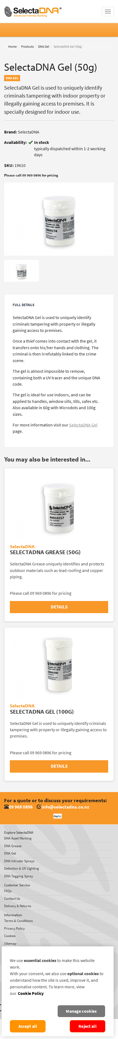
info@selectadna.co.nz (65, 807)
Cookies (9, 935)
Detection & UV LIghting (21, 868)
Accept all (27, 1026)
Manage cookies (81, 1011)
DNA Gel (43, 46)
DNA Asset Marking (18, 838)
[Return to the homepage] (33, 7)
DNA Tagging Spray (18, 876)
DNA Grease (12, 846)
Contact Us (12, 898)
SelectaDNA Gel (83, 425)
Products (27, 46)
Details (59, 607)
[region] (58, 991)
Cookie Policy (31, 993)
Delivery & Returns (17, 906)
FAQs (8, 891)
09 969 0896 (21, 807)
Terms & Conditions (18, 920)
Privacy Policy (14, 928)
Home (12, 46)
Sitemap (10, 943)
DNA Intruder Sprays (19, 861)
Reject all (87, 1026)
